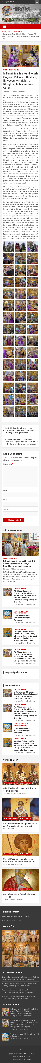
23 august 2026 (8, 569)
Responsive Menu (37, 2)
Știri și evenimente (12, 530)
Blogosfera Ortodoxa (9, 990)
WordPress (28, 1059)
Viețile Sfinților (25, 783)
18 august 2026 (19, 622)
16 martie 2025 (8, 92)
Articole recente (13, 685)
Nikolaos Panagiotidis (9, 977)
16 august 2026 (19, 663)
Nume (6, 490)
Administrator (20, 92)
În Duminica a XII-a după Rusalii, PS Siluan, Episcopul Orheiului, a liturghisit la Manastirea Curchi (19, 563)
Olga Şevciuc (6, 996)
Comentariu (8, 464)
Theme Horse (23, 1057)
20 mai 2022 (7, 899)
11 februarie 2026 (9, 793)
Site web (6, 509)
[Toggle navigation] (4, 26)
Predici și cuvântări (21, 611)
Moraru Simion (7, 983)
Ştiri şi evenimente (11, 70)
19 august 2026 (19, 605)
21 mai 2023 (7, 829)
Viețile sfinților (10, 760)
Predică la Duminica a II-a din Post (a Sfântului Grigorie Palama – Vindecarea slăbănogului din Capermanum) (19, 430)
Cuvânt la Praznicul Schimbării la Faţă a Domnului (22, 617)
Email (5, 500)
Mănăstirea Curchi (25, 1054)
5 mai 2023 (7, 864)
